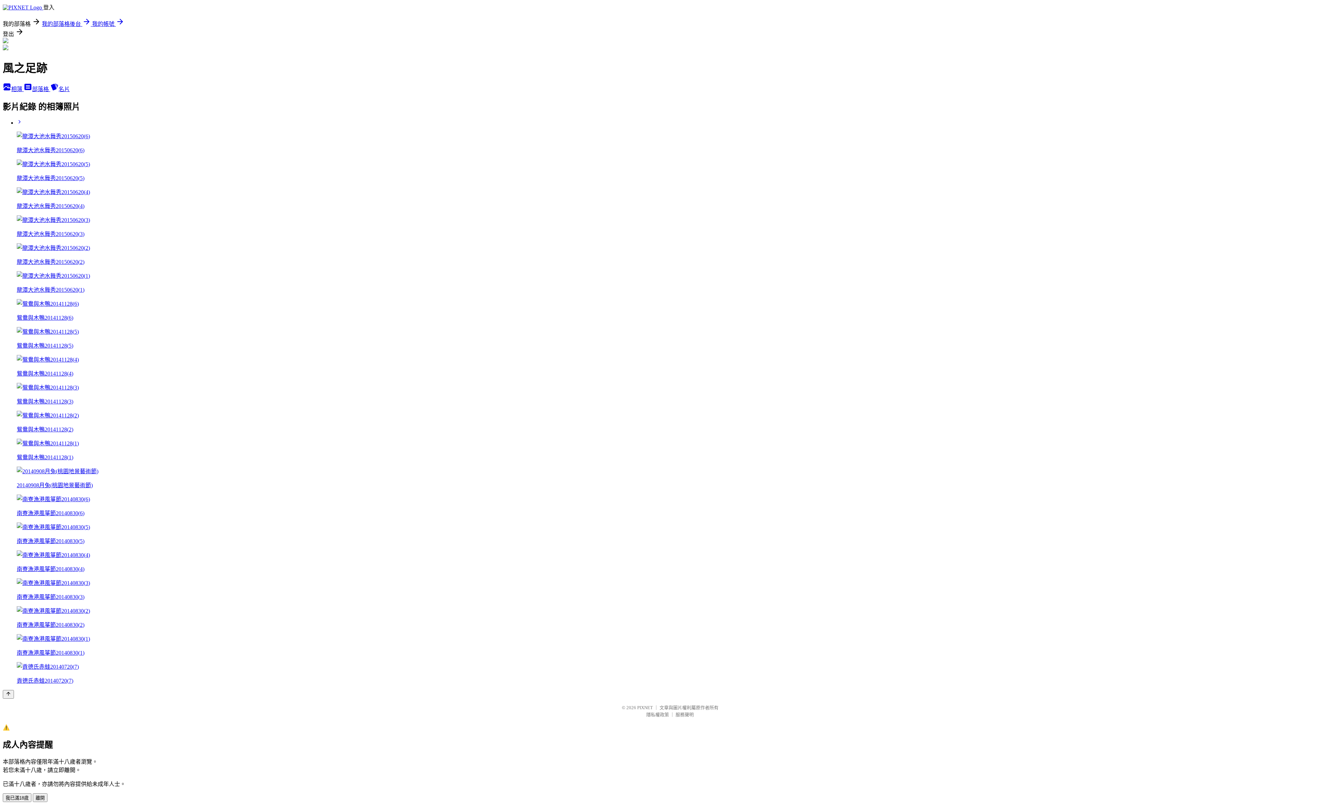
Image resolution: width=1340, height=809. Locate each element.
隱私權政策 (657, 714)
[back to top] (8, 694)
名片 (64, 89)
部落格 (41, 89)
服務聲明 (685, 714)
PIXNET (645, 707)
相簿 (17, 89)
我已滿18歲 (17, 798)
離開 (40, 798)
